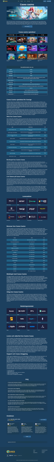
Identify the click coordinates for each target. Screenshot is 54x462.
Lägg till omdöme (43, 419)
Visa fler (27, 436)
